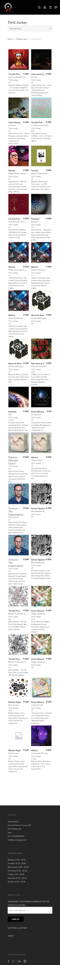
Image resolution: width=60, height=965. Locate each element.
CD (9, 324)
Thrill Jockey (13, 80)
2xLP (33, 131)
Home (10, 39)
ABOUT (11, 935)
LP (9, 82)
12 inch (11, 420)
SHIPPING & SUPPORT (17, 928)
